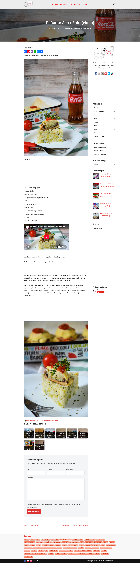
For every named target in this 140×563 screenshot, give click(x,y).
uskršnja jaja (29, 553)
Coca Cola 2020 (100, 539)
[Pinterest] (34, 561)
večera (43, 553)
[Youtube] (28, 561)
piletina (42, 548)
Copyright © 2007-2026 (94, 561)
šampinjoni (28, 556)
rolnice (27, 550)
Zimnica (97, 553)
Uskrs (104, 550)
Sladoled (62, 550)
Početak (55, 4)
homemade (89, 542)
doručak (48, 542)
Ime (28, 469)
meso (103, 545)
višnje (70, 553)
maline (88, 545)
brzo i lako (45, 539)
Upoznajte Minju (74, 4)
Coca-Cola (60, 28)
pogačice (73, 548)
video (51, 553)
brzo (37, 539)
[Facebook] (25, 561)
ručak (34, 550)
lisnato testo (73, 545)
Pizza (53, 548)
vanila (37, 553)
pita (48, 548)
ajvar (26, 539)
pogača (66, 548)
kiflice (33, 545)
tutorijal (96, 550)
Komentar (30, 477)
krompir (58, 545)
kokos (39, 545)
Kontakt (85, 4)
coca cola (55, 539)
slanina (69, 550)
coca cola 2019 (89, 539)
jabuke (105, 542)
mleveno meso (111, 545)
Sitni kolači (53, 550)
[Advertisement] (56, 173)
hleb (82, 542)
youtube (83, 553)
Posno (81, 548)
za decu (90, 553)
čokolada (105, 553)
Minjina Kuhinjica (108, 561)
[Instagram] (31, 561)
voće (76, 553)
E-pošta (50, 469)
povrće (88, 548)
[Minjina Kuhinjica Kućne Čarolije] (29, 4)
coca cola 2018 (77, 539)
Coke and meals (29, 542)
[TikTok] (37, 561)
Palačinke (28, 548)
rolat (110, 548)
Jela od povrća (68, 28)
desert (39, 542)
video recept (61, 553)
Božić (32, 539)
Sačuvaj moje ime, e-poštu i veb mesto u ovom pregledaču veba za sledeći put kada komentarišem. (54, 506)
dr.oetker (57, 542)
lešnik (64, 545)
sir (46, 550)
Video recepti (87, 28)
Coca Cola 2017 (65, 539)
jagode (112, 542)
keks (26, 545)
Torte (89, 550)
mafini (81, 545)
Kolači (51, 545)
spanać (77, 550)
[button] (66, 4)
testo (83, 550)
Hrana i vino (97, 542)
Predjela (95, 548)
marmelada (95, 545)
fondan (65, 542)
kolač (45, 545)
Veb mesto (69, 469)
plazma (59, 548)
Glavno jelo (73, 542)
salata (41, 550)
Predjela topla (78, 28)
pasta (35, 548)
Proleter (103, 548)
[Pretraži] (114, 4)
